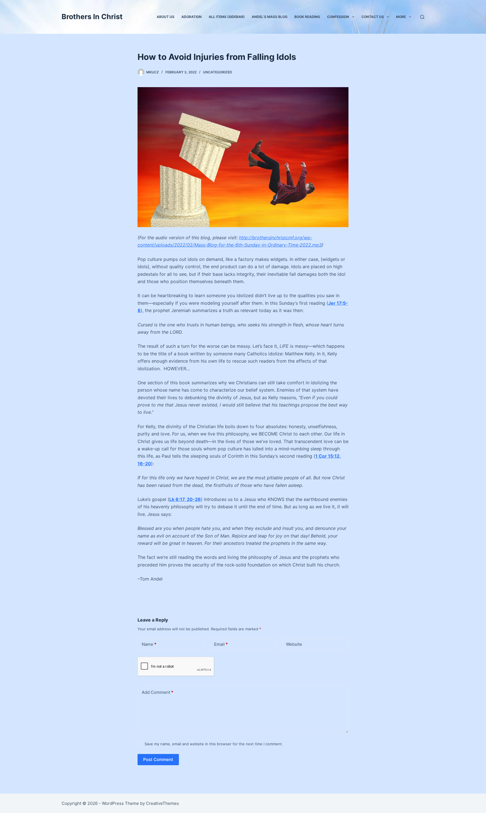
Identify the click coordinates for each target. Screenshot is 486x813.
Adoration (191, 17)
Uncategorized (217, 72)
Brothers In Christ (92, 16)
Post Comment (158, 759)
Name (149, 644)
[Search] (422, 17)
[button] (353, 16)
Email (221, 644)
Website (294, 644)
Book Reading (307, 17)
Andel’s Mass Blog (269, 17)
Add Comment (157, 692)
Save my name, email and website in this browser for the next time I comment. (214, 744)
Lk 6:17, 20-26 (185, 499)
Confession (338, 17)
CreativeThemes (162, 803)
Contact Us (372, 17)
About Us (165, 17)
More (401, 17)
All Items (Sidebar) (227, 17)
